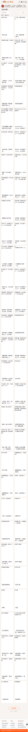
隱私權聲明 (20, 723)
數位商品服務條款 (22, 727)
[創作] (23, 2)
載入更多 (14, 708)
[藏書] (22, 2)
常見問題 (13, 723)
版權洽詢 (4, 727)
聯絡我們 (13, 725)
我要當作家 (4, 725)
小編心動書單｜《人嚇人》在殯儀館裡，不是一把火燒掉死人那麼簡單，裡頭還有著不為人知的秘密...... (15, 6)
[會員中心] (26, 1)
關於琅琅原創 (5, 723)
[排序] (19, 12)
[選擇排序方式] (24, 12)
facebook (13, 727)
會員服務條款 (21, 725)
